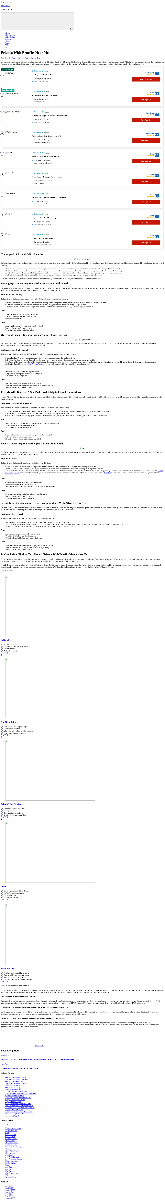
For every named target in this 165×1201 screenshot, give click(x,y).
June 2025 (9, 1194)
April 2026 (9, 1188)
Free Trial (4, 653)
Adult (7, 1125)
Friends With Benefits (11, 804)
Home (7, 33)
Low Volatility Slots (12, 1157)
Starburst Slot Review (13, 1090)
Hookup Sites (10, 35)
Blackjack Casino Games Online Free (18, 1112)
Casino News (10, 1137)
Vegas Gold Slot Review (14, 1110)
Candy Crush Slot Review (14, 1096)
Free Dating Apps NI (12, 1116)
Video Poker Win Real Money (15, 1092)
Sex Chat (8, 1167)
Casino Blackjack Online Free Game (18, 1104)
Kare (39, 58)
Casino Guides (10, 1135)
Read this (107, 473)
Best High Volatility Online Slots (16, 1079)
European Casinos (11, 1145)
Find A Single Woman (36, 364)
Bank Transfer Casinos (13, 1129)
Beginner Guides (11, 1131)
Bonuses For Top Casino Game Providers (19, 1108)
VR (6, 45)
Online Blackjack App (13, 1088)
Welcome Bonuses (11, 1177)
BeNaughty (6, 640)
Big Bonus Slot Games (13, 1102)
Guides (7, 1149)
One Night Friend (9, 722)
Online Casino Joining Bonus (15, 1077)
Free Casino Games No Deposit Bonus (19, 1106)
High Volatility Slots (12, 1151)
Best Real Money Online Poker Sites (18, 1098)
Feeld (3, 886)
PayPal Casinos (10, 1163)
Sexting (8, 39)
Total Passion (5, 6)
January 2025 (10, 1198)
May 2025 (9, 1196)
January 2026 (10, 1190)
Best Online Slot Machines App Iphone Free (20, 1094)
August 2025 (9, 1192)
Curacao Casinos (11, 1139)
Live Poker (9, 1155)
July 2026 (8, 1186)
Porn (7, 43)
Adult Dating (10, 37)
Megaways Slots (11, 1161)
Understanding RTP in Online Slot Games (20, 1114)
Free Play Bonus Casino (13, 1085)
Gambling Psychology (13, 1147)
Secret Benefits (7, 968)
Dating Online (10, 1141)
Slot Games (9, 1171)
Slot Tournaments (11, 1173)
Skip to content (6, 2)
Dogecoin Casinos (11, 1143)
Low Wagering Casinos (13, 1159)
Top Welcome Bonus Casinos (15, 1083)
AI (6, 47)
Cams (7, 41)
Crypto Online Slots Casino (15, 1100)
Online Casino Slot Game (14, 1081)
